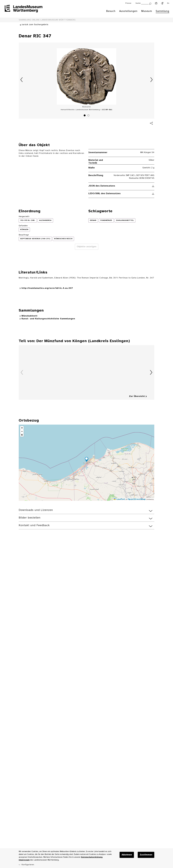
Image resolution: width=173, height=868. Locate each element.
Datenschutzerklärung (91, 857)
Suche (138, 3)
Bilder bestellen (29, 517)
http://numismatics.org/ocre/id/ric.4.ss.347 (47, 288)
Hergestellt (24, 217)
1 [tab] (85, 116)
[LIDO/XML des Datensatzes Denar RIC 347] (153, 193)
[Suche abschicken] (150, 3)
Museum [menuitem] (146, 11)
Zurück (21, 79)
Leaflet (120, 499)
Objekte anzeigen (86, 246)
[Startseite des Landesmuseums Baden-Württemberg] (23, 10)
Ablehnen (127, 855)
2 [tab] (89, 116)
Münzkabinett (29, 316)
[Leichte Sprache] (156, 3)
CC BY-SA (107, 110)
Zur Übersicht (137, 396)
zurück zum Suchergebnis (35, 25)
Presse (128, 3)
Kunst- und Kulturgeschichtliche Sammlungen (48, 319)
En (168, 3)
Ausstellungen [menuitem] (128, 11)
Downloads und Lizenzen (36, 510)
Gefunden (23, 226)
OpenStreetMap (137, 499)
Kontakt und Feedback (34, 525)
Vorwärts (151, 79)
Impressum (24, 860)
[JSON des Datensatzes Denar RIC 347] (153, 186)
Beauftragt (24, 235)
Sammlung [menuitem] (162, 11)
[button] (86, 460)
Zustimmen (146, 855)
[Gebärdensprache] (162, 3)
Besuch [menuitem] (110, 11)
